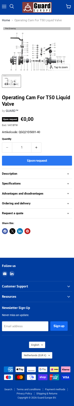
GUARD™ (12, 111)
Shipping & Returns (46, 393)
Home (6, 20)
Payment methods (55, 389)
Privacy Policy (24, 393)
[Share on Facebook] (5, 231)
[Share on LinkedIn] (20, 231)
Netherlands (35, 355)
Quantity (6, 138)
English (35, 344)
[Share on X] (12, 231)
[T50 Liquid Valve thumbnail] (11, 81)
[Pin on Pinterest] (27, 231)
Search (8, 389)
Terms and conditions (29, 389)
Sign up (59, 326)
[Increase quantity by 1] (36, 147)
